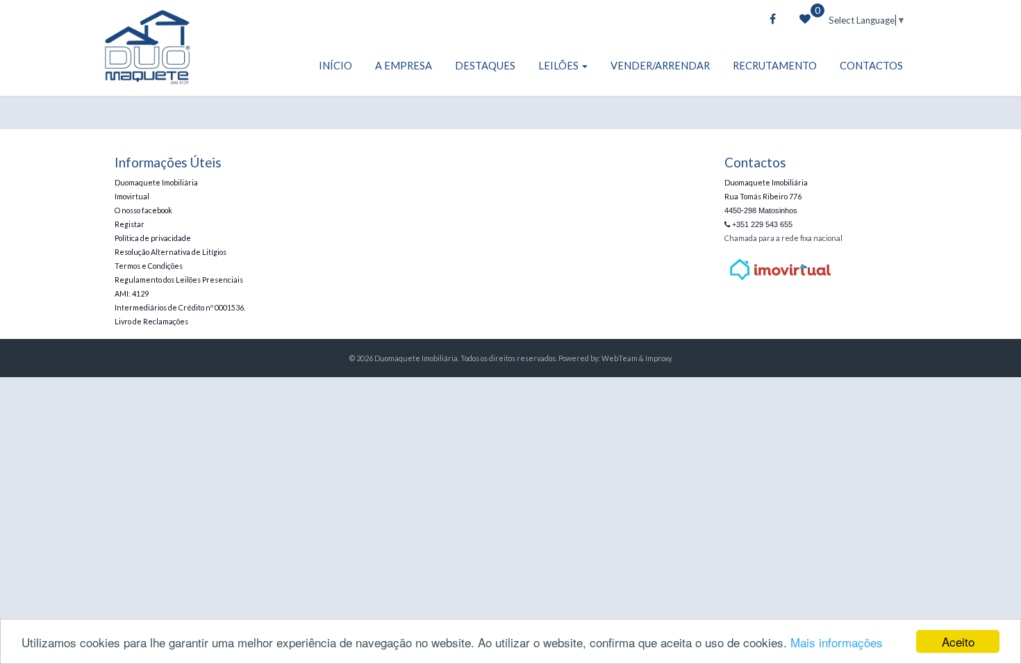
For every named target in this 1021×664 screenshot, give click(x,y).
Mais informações (836, 642)
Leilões (559, 66)
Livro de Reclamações (151, 321)
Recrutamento (775, 66)
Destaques (485, 66)
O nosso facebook (143, 210)
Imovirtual (132, 196)
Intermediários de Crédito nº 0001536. (180, 307)
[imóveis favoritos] (805, 19)
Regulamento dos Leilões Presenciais (179, 279)
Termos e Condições (149, 265)
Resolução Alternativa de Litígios (170, 251)
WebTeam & (622, 358)
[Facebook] (773, 19)
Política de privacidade (153, 237)
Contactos (871, 66)
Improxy (658, 358)
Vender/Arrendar (660, 66)
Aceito (958, 641)
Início (335, 66)
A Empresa (403, 66)
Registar (129, 224)
